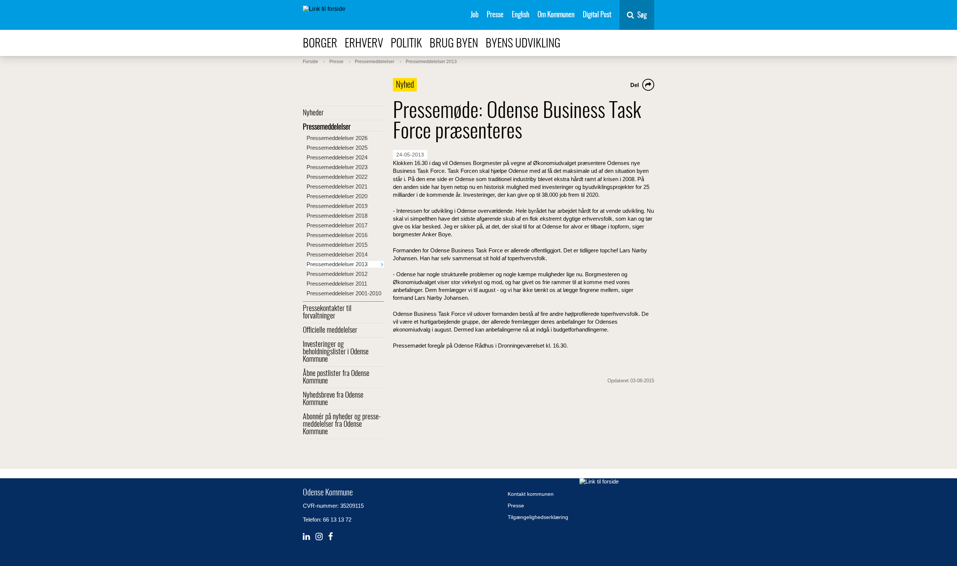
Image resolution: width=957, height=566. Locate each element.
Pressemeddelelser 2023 (337, 167)
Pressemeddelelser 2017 (337, 225)
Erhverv (364, 44)
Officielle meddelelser (330, 330)
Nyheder (313, 113)
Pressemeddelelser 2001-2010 (344, 293)
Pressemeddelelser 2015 (337, 245)
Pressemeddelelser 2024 (337, 157)
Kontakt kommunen (531, 494)
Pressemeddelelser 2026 (337, 138)
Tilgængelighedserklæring (538, 517)
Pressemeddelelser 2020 (337, 196)
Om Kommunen (556, 15)
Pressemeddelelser (327, 127)
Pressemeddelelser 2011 (337, 283)
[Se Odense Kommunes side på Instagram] (319, 536)
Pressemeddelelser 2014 (337, 254)
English (520, 15)
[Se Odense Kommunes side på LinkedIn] (306, 536)
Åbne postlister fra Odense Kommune (336, 377)
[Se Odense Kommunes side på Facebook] (330, 536)
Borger (320, 44)
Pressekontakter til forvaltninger (327, 312)
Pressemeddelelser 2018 (337, 215)
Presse (495, 15)
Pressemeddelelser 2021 (337, 186)
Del (634, 85)
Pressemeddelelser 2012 (337, 274)
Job (474, 15)
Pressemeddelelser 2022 (337, 177)
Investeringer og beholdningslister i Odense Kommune (336, 352)
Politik (406, 44)
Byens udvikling (523, 44)
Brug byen (454, 44)
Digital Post (597, 15)
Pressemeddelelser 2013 (337, 264)
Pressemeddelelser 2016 (337, 235)
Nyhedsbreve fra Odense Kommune (333, 399)
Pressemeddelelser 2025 (337, 147)
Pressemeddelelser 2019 (337, 206)
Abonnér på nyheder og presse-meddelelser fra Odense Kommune (342, 424)
